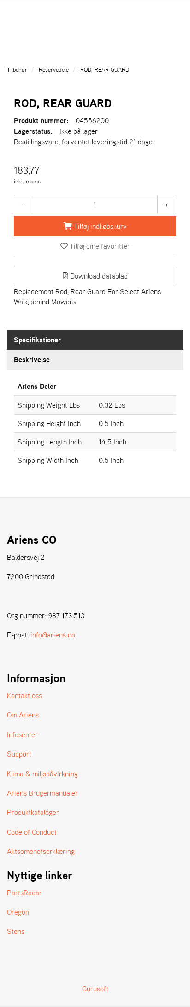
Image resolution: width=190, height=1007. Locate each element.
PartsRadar (24, 892)
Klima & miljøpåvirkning (42, 773)
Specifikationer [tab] (37, 339)
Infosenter (22, 734)
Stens (15, 931)
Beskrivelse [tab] (32, 359)
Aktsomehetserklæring (41, 851)
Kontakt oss (24, 695)
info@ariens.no (52, 634)
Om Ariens (23, 714)
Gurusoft (95, 988)
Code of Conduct (32, 831)
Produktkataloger (33, 812)
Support (19, 753)
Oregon (18, 911)
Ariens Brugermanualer (42, 792)
